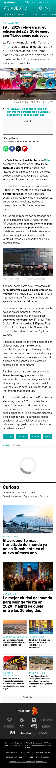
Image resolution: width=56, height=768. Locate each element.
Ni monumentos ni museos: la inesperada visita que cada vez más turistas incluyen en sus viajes (13, 683)
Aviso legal (10, 752)
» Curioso (16, 445)
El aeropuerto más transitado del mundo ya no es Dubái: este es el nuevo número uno (25, 546)
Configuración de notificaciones (22, 761)
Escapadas (9, 14)
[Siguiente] (51, 2)
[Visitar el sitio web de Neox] (34, 720)
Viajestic (6, 445)
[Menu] (52, 8)
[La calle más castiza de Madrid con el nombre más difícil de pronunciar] (15, 627)
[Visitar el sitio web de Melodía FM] (12, 733)
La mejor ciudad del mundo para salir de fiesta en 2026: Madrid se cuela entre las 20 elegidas (27, 604)
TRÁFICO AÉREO (10, 536)
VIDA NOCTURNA (10, 594)
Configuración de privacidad (37, 757)
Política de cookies (42, 752)
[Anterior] (22, 2)
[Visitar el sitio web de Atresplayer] (28, 733)
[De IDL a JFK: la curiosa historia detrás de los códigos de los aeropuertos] (41, 627)
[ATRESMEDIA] (28, 711)
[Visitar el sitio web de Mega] (9, 726)
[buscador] (47, 8)
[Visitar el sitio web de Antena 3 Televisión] (9, 720)
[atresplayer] (40, 8)
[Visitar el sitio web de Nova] (46, 720)
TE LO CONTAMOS (36, 637)
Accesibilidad (41, 761)
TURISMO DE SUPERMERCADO (10, 674)
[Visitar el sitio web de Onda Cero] (34, 726)
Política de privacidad (24, 752)
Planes (33, 14)
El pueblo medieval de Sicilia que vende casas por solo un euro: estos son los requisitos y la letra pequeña (40, 681)
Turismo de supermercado (35, 2)
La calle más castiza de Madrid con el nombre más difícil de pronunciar (14, 642)
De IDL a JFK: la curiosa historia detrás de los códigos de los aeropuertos (39, 644)
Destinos (22, 14)
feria (47, 436)
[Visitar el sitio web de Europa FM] (46, 726)
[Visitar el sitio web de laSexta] (22, 720)
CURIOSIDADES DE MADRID (15, 637)
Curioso (11, 487)
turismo (22, 436)
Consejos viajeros (12, 496)
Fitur (7, 46)
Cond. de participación (15, 757)
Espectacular (30, 496)
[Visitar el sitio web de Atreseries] (22, 726)
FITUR (9, 436)
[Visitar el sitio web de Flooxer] (43, 733)
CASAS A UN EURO (37, 673)
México (35, 436)
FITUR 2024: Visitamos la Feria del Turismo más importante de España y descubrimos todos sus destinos (28, 111)
